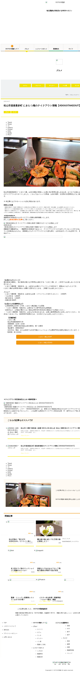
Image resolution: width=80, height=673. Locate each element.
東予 (68, 632)
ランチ (76, 95)
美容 (68, 641)
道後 (68, 625)
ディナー (52, 85)
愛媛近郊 (40, 657)
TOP (5, 622)
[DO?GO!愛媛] (59, 4)
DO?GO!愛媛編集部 (40, 609)
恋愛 (68, 647)
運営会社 (6, 630)
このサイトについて (10, 626)
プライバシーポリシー (10, 633)
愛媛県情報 (70, 650)
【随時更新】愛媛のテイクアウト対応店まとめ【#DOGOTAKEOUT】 (28, 407)
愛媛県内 (40, 654)
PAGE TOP (75, 669)
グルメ (27, 49)
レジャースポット (41, 49)
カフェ (25, 85)
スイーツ (38, 85)
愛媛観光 (56, 49)
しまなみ (40, 651)
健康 (68, 644)
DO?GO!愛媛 (57, 670)
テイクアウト (75, 541)
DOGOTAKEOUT (66, 541)
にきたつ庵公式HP (45, 337)
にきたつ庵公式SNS (45, 342)
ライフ (71, 49)
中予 (68, 628)
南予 (68, 635)
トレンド (69, 653)
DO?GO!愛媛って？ (12, 49)
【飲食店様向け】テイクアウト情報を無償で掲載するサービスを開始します (30, 227)
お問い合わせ (8, 637)
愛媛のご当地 (41, 644)
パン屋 (65, 85)
